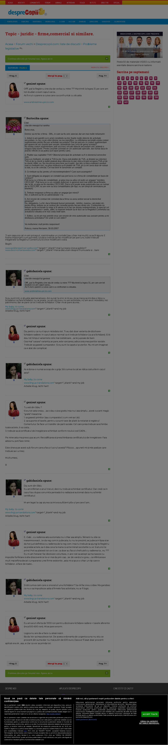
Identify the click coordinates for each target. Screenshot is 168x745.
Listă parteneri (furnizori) (86, 719)
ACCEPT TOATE (150, 714)
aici (25, 731)
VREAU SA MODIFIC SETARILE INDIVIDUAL (149, 722)
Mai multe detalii (53, 714)
